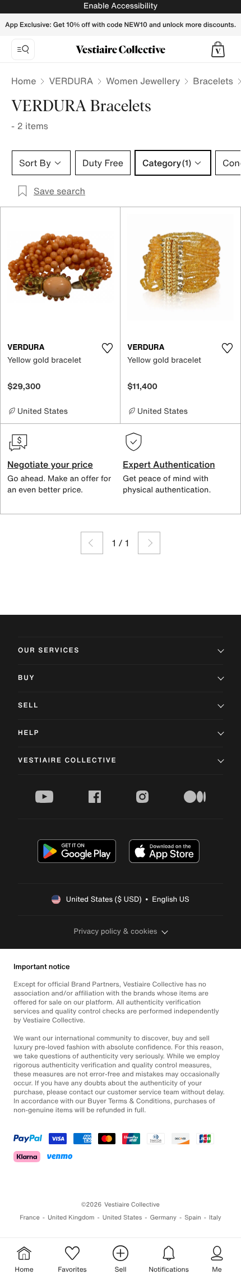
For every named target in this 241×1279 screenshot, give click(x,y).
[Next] (149, 543)
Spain (192, 1217)
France (30, 1217)
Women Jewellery (143, 81)
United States (122, 1217)
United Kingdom (71, 1217)
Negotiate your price (50, 464)
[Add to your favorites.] (107, 348)
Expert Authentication (169, 464)
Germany (163, 1217)
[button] (218, 49)
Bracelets (213, 81)
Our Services (49, 650)
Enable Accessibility (120, 6)
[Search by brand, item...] (23, 49)
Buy (26, 678)
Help (28, 733)
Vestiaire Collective (67, 760)
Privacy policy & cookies (115, 931)
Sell (28, 705)
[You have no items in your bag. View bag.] (218, 49)
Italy (215, 1217)
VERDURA (71, 81)
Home (23, 81)
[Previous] (92, 543)
